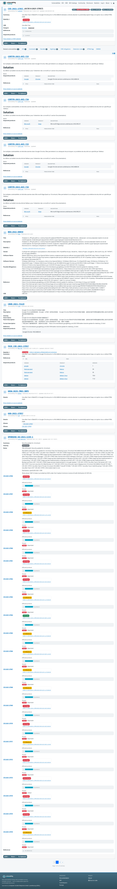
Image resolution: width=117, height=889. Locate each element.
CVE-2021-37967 (8, 669)
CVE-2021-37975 (8, 814)
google (26, 366)
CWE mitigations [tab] (66, 49)
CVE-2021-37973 (8, 778)
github (19, 393)
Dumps (61, 885)
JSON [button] (6, 43)
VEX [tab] (24, 49)
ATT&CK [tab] (89, 49)
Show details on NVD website (12, 39)
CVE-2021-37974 (8, 796)
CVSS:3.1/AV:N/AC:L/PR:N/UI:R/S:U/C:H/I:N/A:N (37, 834)
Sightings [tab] (53, 49)
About (107, 3)
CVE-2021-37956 (8, 476)
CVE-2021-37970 (8, 723)
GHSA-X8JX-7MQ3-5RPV (18, 391)
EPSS (92, 9)
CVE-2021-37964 (8, 615)
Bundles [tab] (43, 49)
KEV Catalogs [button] (73, 3)
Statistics (96, 3)
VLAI (74, 9)
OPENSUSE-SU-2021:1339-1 (20, 437)
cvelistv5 (20, 11)
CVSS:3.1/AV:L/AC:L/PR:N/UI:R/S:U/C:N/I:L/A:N (37, 618)
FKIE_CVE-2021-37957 (18, 346)
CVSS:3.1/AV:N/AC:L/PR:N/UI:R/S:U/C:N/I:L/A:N (37, 654)
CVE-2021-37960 (8, 548)
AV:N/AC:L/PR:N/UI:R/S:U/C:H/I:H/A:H (34, 248)
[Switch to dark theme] (114, 3)
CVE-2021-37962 (8, 579)
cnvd (19, 306)
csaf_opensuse (22, 439)
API (60, 880)
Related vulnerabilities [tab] (11, 49)
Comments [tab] (33, 49)
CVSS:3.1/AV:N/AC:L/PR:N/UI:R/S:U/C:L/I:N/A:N (37, 600)
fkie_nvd (20, 348)
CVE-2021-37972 (8, 759)
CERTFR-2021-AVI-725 (18, 56)
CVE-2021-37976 (8, 832)
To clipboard (22, 43)
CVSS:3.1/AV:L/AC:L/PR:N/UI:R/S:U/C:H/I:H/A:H (37, 708)
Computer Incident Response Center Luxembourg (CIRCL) (24, 885)
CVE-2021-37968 (8, 687)
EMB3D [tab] (98, 49)
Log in (102, 3)
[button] (111, 3)
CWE (66, 3)
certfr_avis (20, 58)
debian (26, 375)
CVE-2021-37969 (8, 705)
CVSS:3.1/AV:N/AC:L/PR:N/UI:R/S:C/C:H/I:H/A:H (37, 780)
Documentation (64, 878)
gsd (19, 415)
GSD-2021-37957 (15, 413)
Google (26, 79)
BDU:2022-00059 (15, 232)
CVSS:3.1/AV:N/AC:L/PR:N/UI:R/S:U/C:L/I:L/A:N (37, 515)
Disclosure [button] (89, 3)
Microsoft (27, 124)
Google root (31, 28)
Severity (6, 19)
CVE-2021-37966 (8, 651)
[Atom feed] (112, 53)
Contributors (63, 883)
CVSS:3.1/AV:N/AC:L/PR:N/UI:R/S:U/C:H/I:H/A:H (37, 22)
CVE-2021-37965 (8, 633)
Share (13, 43)
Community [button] (81, 3)
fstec (19, 234)
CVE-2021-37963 (8, 597)
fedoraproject (28, 369)
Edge (39, 124)
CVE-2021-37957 (16, 9)
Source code (93, 880)
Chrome (24, 28)
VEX (63, 3)
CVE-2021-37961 (8, 561)
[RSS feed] (114, 53)
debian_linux (63, 375)
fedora (62, 369)
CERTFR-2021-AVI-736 (18, 99)
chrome (62, 366)
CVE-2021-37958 (8, 512)
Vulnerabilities (56, 3)
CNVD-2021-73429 (16, 304)
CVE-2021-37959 (8, 530)
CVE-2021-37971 (8, 741)
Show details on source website (12, 89)
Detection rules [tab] (78, 49)
